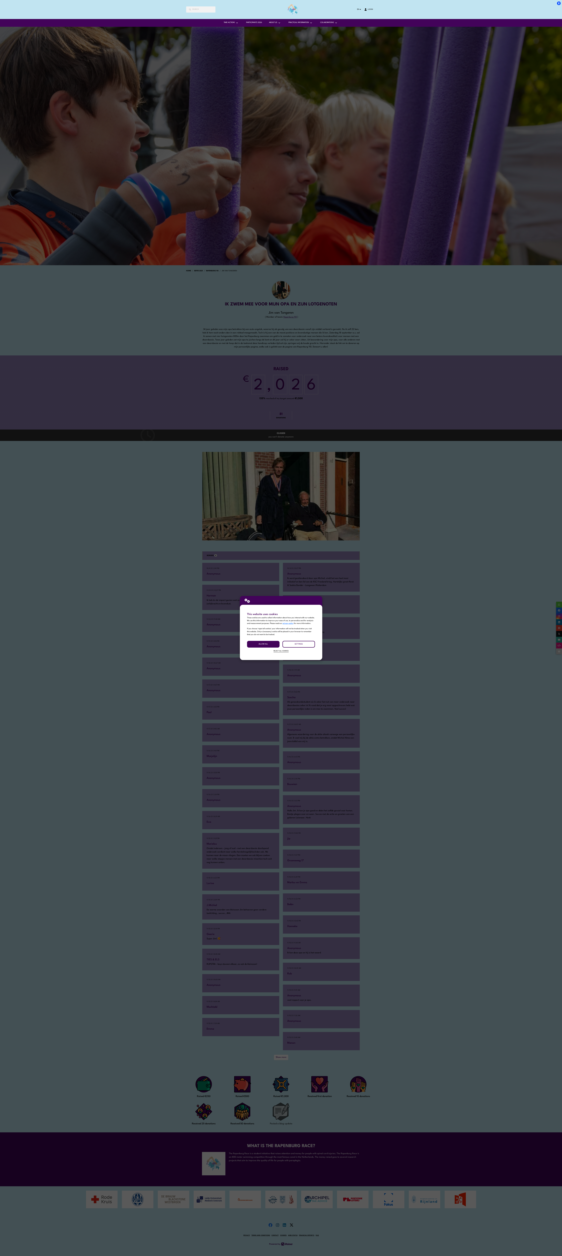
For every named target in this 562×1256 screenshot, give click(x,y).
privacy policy (288, 623)
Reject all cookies (281, 651)
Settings (299, 644)
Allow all (263, 644)
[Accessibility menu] (559, 3)
